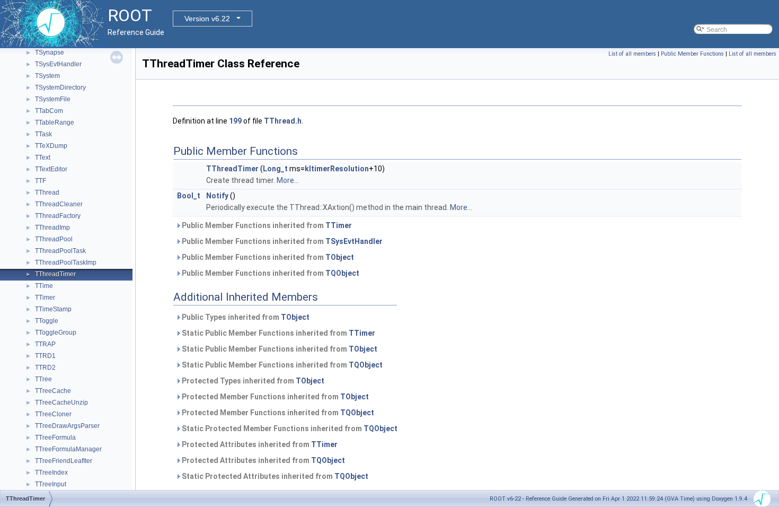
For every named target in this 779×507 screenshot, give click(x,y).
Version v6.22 (207, 18)
